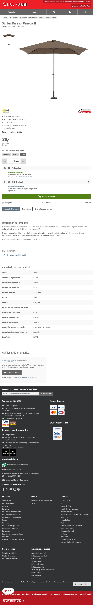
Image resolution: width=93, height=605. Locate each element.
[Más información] (88, 182)
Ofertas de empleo (8, 556)
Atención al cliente (67, 528)
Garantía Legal (85, 594)
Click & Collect (66, 500)
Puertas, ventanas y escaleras (12, 534)
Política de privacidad (39, 556)
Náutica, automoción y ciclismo (13, 539)
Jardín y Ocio (23, 17)
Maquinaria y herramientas (11, 511)
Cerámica (5, 523)
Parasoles (41, 17)
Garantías (64, 517)
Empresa (47, 1)
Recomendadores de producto (71, 542)
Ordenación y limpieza (10, 528)
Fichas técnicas (26, 209)
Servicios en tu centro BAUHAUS (71, 525)
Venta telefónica (66, 506)
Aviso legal (26, 594)
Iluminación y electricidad (11, 514)
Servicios (35, 12)
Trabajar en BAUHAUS (9, 553)
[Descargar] (5, 452)
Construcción (6, 536)
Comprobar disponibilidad (16, 186)
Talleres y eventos (67, 1)
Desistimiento (36, 572)
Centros (52, 1)
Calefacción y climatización (11, 517)
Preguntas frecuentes (68, 531)
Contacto (87, 1)
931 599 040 (6, 469)
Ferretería (5, 509)
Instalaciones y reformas (69, 509)
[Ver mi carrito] (85, 12)
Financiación (65, 520)
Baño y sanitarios (8, 503)
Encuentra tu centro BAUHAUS (41, 500)
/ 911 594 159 (16, 469)
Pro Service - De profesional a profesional (75, 514)
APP (62, 503)
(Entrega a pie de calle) (26, 177)
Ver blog (63, 523)
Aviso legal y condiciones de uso (42, 569)
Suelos (4, 520)
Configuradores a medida (69, 539)
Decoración (6, 531)
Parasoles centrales (51, 17)
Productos (12, 12)
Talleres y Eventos (37, 561)
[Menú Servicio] (54, 12)
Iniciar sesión (46, 393)
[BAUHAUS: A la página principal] (15, 4)
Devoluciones (36, 575)
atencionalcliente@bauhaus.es (17, 480)
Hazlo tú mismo (66, 511)
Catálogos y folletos (78, 1)
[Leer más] (57, 411)
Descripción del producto (11, 209)
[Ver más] (57, 433)
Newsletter (59, 1)
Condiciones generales (39, 553)
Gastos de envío (36, 558)
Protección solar (32, 17)
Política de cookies (37, 567)
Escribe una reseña (12, 372)
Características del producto (43, 209)
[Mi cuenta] (70, 12)
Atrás (5, 17)
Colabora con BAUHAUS (10, 558)
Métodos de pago (37, 564)
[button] (16, 496)
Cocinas (5, 506)
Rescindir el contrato (82, 584)
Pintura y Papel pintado (10, 525)
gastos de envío (66, 582)
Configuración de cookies (11, 594)
